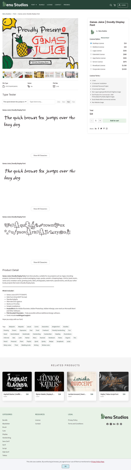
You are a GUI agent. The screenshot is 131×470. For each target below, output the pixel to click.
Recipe (51, 341)
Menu (34, 338)
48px (68, 102)
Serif (4, 445)
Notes (60, 338)
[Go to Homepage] (15, 6)
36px (63, 102)
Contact (38, 424)
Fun (69, 330)
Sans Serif (5, 441)
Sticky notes (7, 345)
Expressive (23, 330)
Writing (36, 345)
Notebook (52, 338)
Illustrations (67, 334)
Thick (16, 345)
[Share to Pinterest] (104, 128)
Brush (4, 427)
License (37, 420)
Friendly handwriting (58, 330)
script (68, 341)
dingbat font (56, 327)
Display (4, 434)
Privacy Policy (72, 420)
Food (37, 330)
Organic (68, 338)
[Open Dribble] (117, 425)
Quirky (44, 341)
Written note (46, 345)
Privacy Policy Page (97, 462)
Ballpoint (12, 327)
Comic (36, 327)
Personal (13, 341)
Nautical (42, 338)
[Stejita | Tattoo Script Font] (114, 381)
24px (58, 102)
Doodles (65, 327)
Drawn (14, 330)
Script (4, 448)
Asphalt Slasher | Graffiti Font (13, 394)
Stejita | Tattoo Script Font (109, 394)
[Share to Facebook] (98, 128)
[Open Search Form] (110, 5)
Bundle (4, 420)
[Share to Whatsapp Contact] (107, 128)
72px (73, 102)
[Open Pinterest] (121, 425)
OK (66, 466)
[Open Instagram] (111, 425)
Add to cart (114, 121)
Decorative (45, 327)
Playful (29, 341)
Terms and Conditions (75, 424)
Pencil (5, 341)
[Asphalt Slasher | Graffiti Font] (17, 381)
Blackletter (6, 424)
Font (5, 396)
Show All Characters (40, 155)
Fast (31, 330)
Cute (4, 431)
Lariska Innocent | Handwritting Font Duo (77, 394)
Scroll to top (129, 404)
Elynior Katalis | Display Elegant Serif (45, 394)
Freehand (46, 330)
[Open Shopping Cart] (114, 5)
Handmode (26, 334)
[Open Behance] (114, 425)
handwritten (48, 334)
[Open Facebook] (107, 425)
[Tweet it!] (101, 128)
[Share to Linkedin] (96, 128)
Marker (27, 338)
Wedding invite (25, 345)
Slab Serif (5, 452)
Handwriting (37, 334)
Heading (57, 334)
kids (14, 338)
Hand (5, 334)
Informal (6, 338)
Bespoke (21, 327)
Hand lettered (15, 334)
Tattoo (4, 455)
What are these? (105, 37)
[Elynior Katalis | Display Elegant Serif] (49, 381)
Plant (21, 341)
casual (29, 327)
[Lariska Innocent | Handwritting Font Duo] (81, 381)
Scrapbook (60, 341)
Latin (20, 338)
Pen (75, 338)
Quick (36, 341)
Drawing (6, 330)
